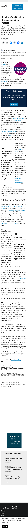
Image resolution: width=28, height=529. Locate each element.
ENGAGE (3, 512)
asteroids (17, 382)
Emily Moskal (5, 38)
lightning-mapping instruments (19, 180)
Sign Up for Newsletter (18, 8)
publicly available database (10, 223)
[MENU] (25, 9)
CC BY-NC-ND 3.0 (14, 373)
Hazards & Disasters (5, 384)
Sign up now (14, 104)
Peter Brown (22, 278)
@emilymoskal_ (16, 360)
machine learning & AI (13, 384)
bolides (3, 64)
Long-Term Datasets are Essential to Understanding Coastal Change (13, 468)
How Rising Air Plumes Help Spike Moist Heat (13, 459)
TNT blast (4, 81)
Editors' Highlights (8, 466)
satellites (3, 386)
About (3, 510)
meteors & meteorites (21, 384)
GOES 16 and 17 (17, 120)
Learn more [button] (5, 522)
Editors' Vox (7, 475)
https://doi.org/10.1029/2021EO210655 (9, 368)
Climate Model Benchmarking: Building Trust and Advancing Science (12, 478)
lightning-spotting (18, 118)
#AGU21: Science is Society (11, 382)
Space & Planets (8, 386)
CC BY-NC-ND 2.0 (11, 58)
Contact (3, 515)
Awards (2, 513)
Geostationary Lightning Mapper (16, 210)
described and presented (8, 131)
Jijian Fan (6, 58)
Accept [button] (5, 526)
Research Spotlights (8, 457)
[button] (14, 98)
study (11, 135)
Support (18, 5)
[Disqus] (14, 410)
